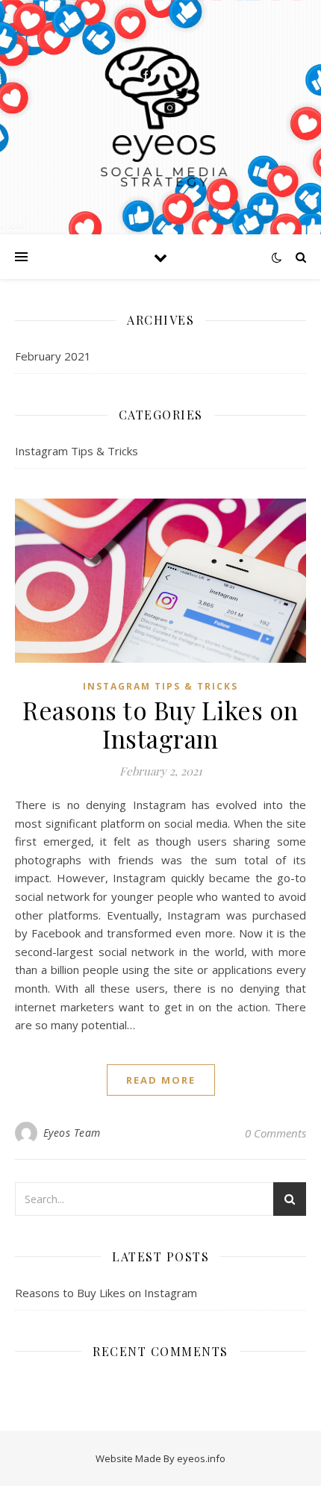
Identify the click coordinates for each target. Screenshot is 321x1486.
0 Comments (275, 1133)
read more (161, 1080)
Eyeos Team (72, 1133)
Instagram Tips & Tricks (76, 450)
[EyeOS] (160, 117)
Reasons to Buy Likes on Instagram (160, 724)
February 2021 (53, 356)
